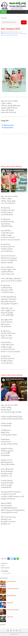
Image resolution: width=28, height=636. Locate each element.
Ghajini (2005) (10, 602)
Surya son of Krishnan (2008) (12, 609)
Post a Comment (7, 573)
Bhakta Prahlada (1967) (11, 595)
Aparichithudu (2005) (11, 581)
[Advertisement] (14, 52)
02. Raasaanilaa (7, 127)
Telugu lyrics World (12, 632)
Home (3, 12)
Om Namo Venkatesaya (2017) (13, 588)
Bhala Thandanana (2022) (10, 28)
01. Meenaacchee (8, 125)
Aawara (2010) (10, 616)
